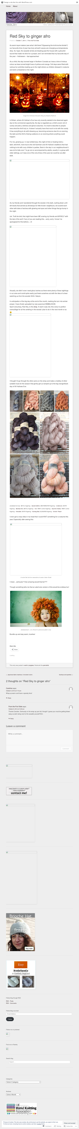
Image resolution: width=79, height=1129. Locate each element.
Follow (10, 1019)
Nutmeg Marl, (36, 511)
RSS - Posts (9, 1001)
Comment (66, 749)
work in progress (29, 665)
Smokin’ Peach (57, 511)
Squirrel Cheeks (56, 508)
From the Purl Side (33, 40)
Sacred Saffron (36, 506)
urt (36, 508)
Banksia (18, 508)
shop (35, 307)
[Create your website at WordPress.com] (39, 2)
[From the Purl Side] (39, 15)
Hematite (18, 511)
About (15, 6)
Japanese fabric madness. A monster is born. (19, 674)
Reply (9, 698)
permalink (46, 665)
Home (8, 6)
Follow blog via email (12, 1011)
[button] (16, 401)
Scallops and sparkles (66, 674)
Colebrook (59, 506)
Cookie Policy (41, 1124)
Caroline (9, 688)
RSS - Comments (11, 1003)
